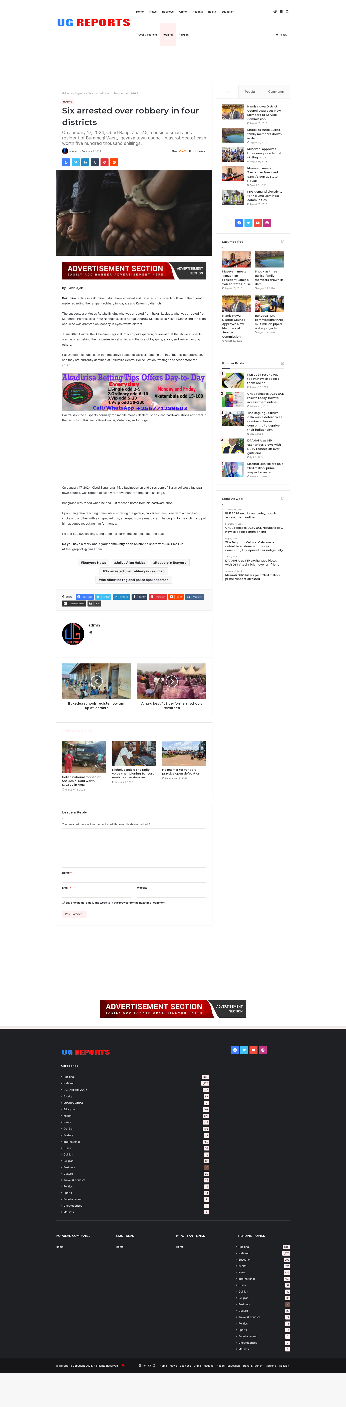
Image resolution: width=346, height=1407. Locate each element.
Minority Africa (73, 1103)
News (153, 11)
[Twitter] (76, 162)
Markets (68, 1212)
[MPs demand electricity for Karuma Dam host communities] (233, 197)
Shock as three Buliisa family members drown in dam (264, 134)
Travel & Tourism (146, 34)
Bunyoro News (94, 563)
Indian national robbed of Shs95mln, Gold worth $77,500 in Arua (81, 781)
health (212, 11)
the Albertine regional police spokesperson (135, 580)
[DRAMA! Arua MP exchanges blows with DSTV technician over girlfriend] (233, 446)
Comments (276, 91)
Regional (168, 34)
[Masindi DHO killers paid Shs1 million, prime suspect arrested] (233, 469)
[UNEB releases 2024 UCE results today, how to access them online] (233, 399)
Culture (68, 1173)
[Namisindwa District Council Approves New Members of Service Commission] (233, 111)
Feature (68, 1135)
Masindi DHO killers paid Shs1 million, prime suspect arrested (265, 468)
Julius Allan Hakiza (130, 563)
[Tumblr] (95, 162)
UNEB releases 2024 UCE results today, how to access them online (265, 398)
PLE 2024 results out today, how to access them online (263, 379)
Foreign (68, 1096)
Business (168, 11)
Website (142, 887)
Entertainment (72, 1199)
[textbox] (134, 418)
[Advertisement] (173, 51)
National (197, 11)
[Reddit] (114, 162)
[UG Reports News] (94, 23)
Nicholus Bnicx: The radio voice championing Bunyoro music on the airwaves (133, 773)
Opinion (68, 1154)
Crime (183, 11)
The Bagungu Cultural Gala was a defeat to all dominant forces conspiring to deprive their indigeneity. (264, 421)
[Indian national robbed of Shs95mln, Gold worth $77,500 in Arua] (84, 757)
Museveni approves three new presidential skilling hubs (264, 153)
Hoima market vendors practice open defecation (181, 771)
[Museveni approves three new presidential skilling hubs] (233, 154)
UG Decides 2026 (75, 1089)
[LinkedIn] (85, 162)
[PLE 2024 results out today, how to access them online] (233, 380)
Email (66, 887)
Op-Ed (67, 1128)
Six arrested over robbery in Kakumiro (135, 571)
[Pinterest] (105, 162)
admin (72, 151)
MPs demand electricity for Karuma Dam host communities (264, 196)
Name (67, 872)
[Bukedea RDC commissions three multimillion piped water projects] (269, 303)
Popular (250, 91)
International (71, 1141)
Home (140, 11)
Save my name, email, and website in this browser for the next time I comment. (115, 902)
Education (228, 11)
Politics (68, 1186)
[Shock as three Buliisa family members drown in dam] (233, 135)
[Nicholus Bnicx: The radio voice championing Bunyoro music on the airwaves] (134, 753)
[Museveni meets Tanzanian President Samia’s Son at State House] (233, 173)
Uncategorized (72, 1205)
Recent (227, 91)
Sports (67, 1192)
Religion (184, 34)
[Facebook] (66, 162)
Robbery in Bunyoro (170, 563)
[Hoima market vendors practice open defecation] (184, 753)
